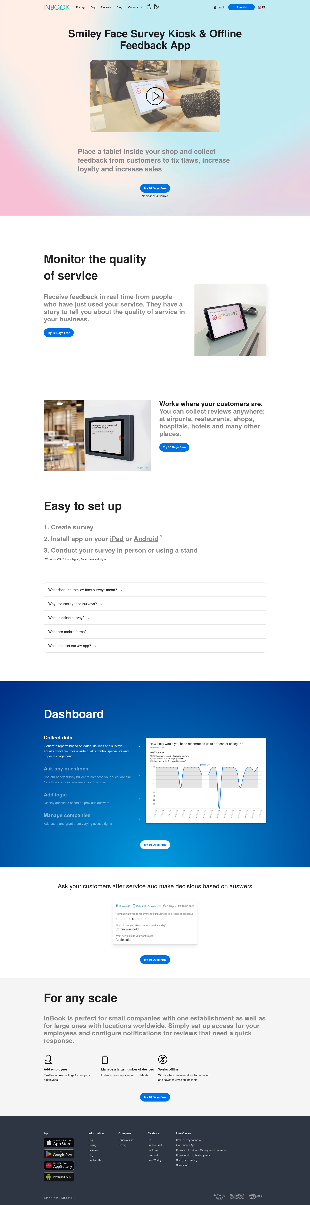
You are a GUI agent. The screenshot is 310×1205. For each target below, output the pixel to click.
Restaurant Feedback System (193, 1155)
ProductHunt (155, 1145)
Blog (120, 7)
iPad (117, 538)
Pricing (80, 7)
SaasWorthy (154, 1160)
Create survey (72, 526)
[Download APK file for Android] (59, 1177)
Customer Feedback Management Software (201, 1150)
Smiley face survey (187, 1160)
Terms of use (125, 1140)
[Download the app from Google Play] (59, 1154)
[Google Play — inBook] (156, 7)
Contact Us (135, 7)
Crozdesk (153, 1155)
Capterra (153, 1150)
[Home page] (57, 7)
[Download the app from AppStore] (59, 1142)
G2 (149, 1140)
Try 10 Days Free (155, 188)
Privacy (122, 1145)
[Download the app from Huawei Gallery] (59, 1165)
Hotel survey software (188, 1140)
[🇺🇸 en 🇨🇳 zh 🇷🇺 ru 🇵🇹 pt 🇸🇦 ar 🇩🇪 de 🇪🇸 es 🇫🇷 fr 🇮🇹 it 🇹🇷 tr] (262, 7)
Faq (92, 7)
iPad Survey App (185, 1145)
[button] (155, 96)
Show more (182, 1165)
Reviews (106, 7)
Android (146, 538)
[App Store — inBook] (148, 7)
